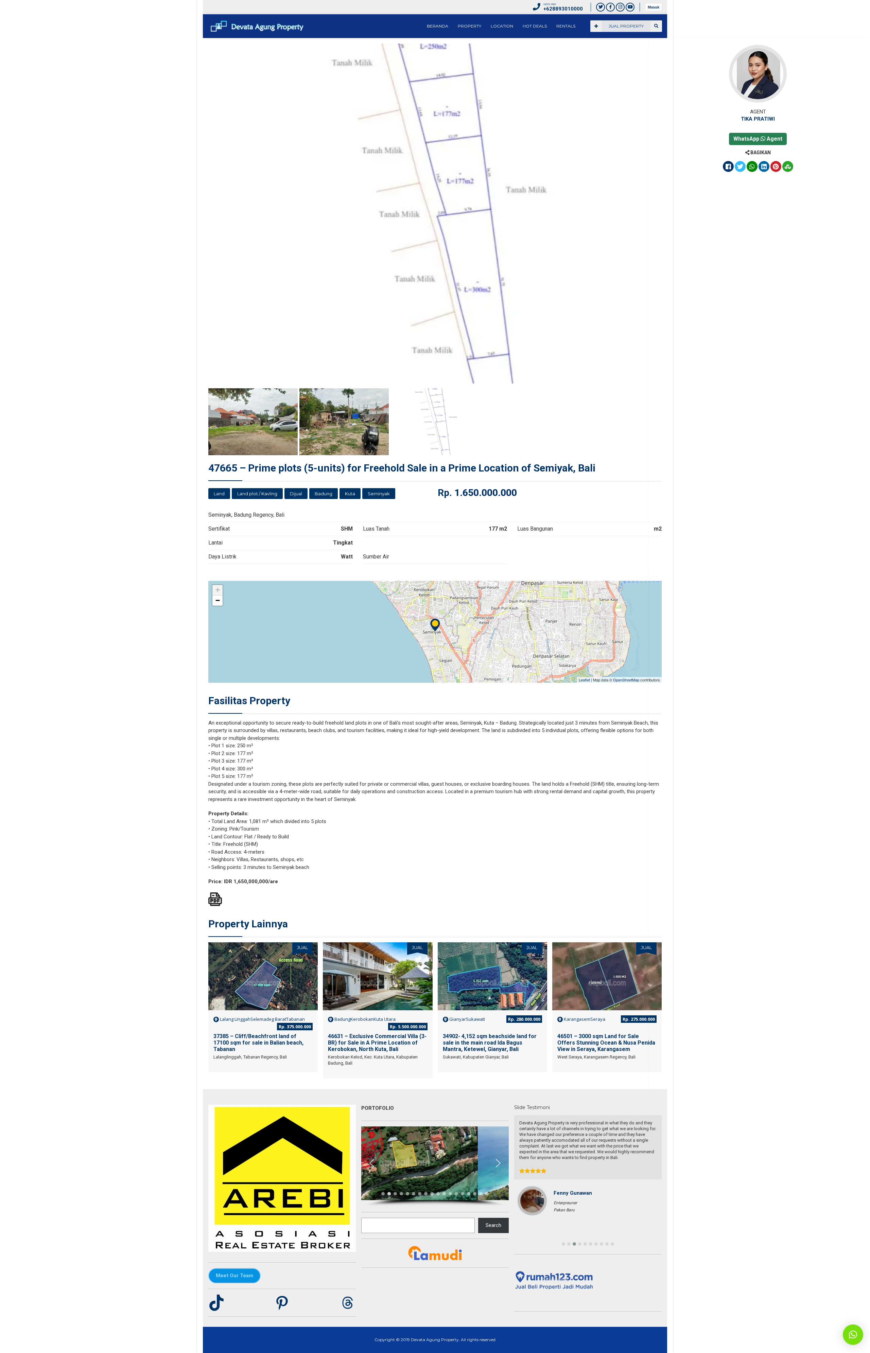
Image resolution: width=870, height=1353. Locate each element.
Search (493, 1225)
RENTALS (565, 26)
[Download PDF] (215, 899)
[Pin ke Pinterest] (775, 167)
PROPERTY (469, 26)
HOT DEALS (535, 26)
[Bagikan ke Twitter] (740, 167)
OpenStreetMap (626, 679)
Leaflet (584, 679)
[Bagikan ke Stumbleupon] (787, 167)
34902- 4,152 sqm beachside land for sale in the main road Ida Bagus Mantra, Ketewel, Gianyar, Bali (490, 1042)
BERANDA (437, 26)
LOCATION (502, 26)
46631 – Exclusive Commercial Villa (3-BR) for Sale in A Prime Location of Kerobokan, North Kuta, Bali (377, 1042)
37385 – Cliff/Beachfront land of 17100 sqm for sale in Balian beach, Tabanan (258, 1042)
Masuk (653, 7)
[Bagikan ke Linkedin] (764, 167)
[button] (371, 1163)
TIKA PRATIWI (758, 119)
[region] (435, 1166)
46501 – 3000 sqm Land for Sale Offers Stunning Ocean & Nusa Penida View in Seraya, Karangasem (606, 1042)
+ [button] (217, 590)
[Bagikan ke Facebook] (728, 167)
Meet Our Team (234, 1275)
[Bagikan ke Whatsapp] (752, 167)
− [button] (217, 600)
